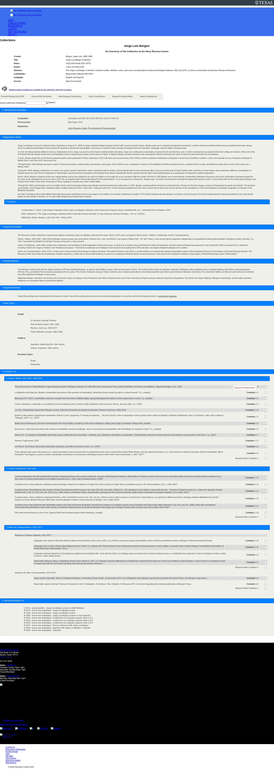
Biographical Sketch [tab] (12, 137)
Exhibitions (11, 665)
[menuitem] (13, 96)
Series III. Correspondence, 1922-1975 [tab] (25, 527)
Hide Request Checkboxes (70, 96)
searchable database (168, 296)
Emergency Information (16, 749)
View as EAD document (41, 96)
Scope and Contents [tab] (13, 227)
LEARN (12, 28)
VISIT (11, 20)
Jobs (8, 754)
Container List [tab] (10, 371)
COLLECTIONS (17, 23)
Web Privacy (11, 763)
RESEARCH (15, 26)
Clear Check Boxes (96, 96)
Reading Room (13, 676)
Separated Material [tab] (12, 288)
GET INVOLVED (17, 31)
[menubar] (81, 96)
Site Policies (11, 758)
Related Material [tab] (11, 261)
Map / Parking (6, 657)
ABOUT (12, 34)
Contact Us (10, 747)
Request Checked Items (122, 96)
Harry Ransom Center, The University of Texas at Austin (92, 128)
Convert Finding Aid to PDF (12, 96)
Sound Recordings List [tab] (14, 600)
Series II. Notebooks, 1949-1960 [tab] (22, 469)
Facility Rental (12, 751)
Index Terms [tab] (9, 303)
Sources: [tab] (12, 202)
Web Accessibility (13, 760)
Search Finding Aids (148, 96)
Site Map (9, 756)
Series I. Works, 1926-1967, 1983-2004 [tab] (25, 378)
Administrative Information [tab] (15, 110)
